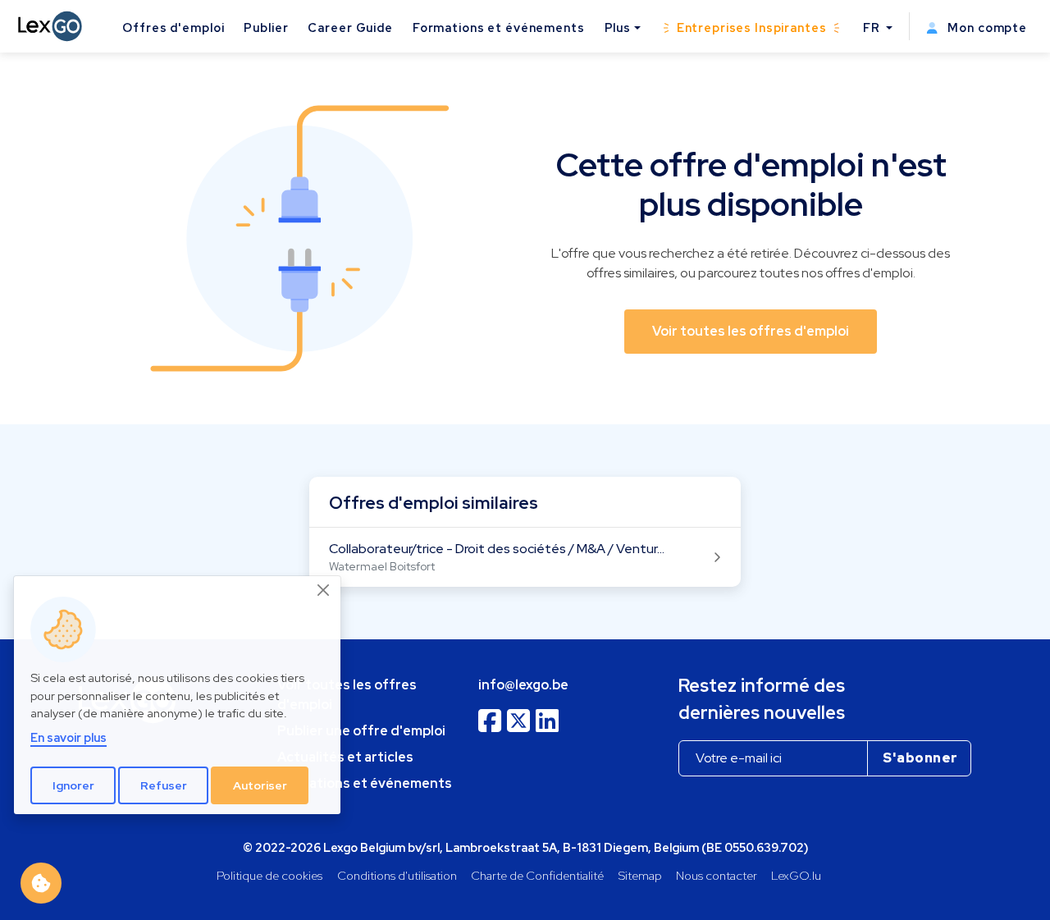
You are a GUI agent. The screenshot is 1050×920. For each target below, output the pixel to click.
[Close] (324, 590)
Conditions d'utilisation (397, 875)
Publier (266, 27)
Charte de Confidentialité (537, 875)
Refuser (163, 784)
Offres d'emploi (173, 27)
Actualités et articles (345, 757)
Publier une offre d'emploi (361, 730)
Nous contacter (716, 875)
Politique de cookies (269, 875)
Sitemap (640, 875)
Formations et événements (499, 27)
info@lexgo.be (523, 684)
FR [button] (873, 27)
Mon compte (985, 27)
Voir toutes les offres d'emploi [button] (750, 331)
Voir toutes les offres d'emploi (347, 694)
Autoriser (260, 784)
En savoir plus (68, 737)
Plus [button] (618, 27)
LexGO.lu (796, 875)
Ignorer (73, 784)
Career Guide (350, 27)
